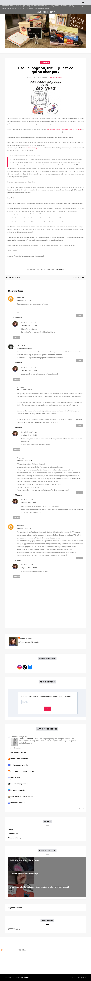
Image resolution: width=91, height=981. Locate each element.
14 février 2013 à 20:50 (29, 435)
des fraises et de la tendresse (22, 771)
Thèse (10, 829)
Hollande (41, 269)
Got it (52, 12)
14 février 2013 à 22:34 (24, 460)
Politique (50, 269)
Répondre (79, 315)
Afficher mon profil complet (28, 642)
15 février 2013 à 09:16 (29, 503)
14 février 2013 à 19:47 (24, 300)
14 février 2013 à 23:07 (24, 528)
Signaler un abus (15, 907)
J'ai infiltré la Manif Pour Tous (24, 860)
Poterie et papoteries (19, 784)
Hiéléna (21, 345)
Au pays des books (18, 752)
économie (45, 62)
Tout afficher (83, 809)
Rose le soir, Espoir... (26, 739)
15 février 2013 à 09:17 (29, 568)
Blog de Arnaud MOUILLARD (22, 796)
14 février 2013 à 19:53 (29, 325)
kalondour (23, 525)
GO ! (47, 709)
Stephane (22, 297)
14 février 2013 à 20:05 (24, 348)
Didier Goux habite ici (19, 758)
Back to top (78, 978)
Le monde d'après (17, 790)
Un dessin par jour (17, 803)
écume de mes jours (18, 737)
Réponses (18, 317)
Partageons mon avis (19, 765)
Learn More (42, 12)
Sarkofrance (51, 129)
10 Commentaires (56, 77)
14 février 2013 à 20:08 (29, 370)
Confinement (13, 833)
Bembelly (65, 129)
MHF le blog (15, 777)
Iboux (70, 129)
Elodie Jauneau (29, 322)
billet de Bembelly (31, 148)
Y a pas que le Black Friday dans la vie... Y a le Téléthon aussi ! (39, 887)
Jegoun (58, 129)
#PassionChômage (15, 838)
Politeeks (78, 129)
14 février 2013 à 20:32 (24, 390)
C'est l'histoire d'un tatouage (24, 873)
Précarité (60, 269)
